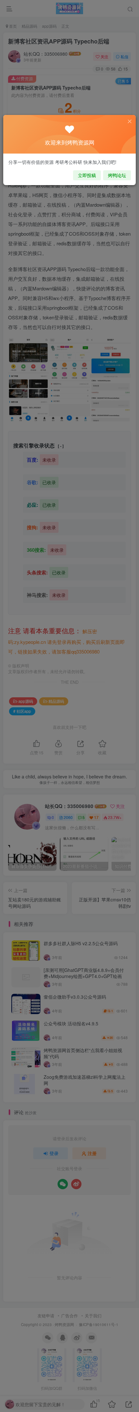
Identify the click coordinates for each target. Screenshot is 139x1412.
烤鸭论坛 (117, 175)
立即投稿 (87, 175)
